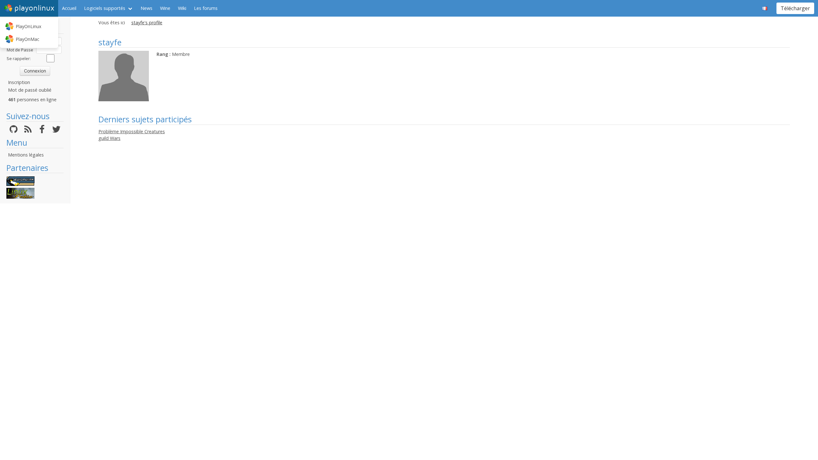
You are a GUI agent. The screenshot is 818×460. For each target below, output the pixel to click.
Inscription (19, 82)
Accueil (69, 8)
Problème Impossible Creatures (131, 131)
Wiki (182, 8)
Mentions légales (26, 155)
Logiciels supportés (104, 8)
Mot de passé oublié (29, 90)
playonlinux (34, 8)
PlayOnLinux (28, 26)
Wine (165, 8)
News (146, 8)
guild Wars (109, 138)
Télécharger (795, 8)
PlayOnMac (27, 39)
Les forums (206, 8)
